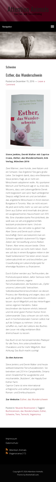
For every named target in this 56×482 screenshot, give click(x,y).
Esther (43, 411)
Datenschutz (12, 442)
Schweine (10, 414)
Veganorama (15, 453)
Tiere (17, 414)
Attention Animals (28, 9)
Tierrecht (25, 414)
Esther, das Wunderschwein (24, 75)
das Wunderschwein (29, 411)
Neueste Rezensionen (26, 408)
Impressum (11, 438)
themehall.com (32, 474)
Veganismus (35, 414)
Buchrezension (12, 411)
